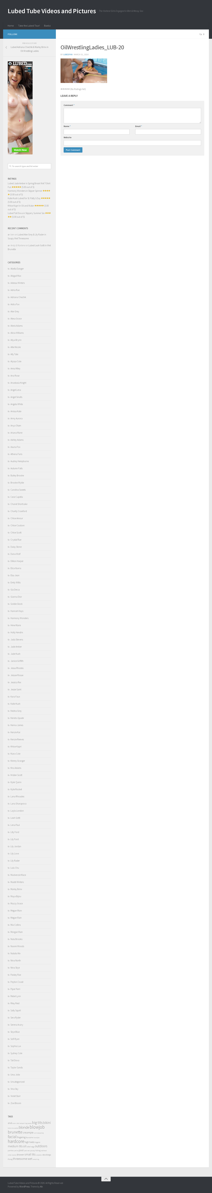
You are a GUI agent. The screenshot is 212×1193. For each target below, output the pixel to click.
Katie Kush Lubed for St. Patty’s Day (24, 198)
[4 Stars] (67, 89)
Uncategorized (18, 1081)
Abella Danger (17, 268)
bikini (47, 1123)
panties (11, 1150)
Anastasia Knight (18, 382)
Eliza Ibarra (16, 568)
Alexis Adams (17, 325)
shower (20, 1154)
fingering (21, 1137)
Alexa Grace (16, 318)
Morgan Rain (17, 931)
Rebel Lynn (16, 996)
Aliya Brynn (16, 339)
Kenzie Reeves (17, 739)
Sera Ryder (16, 1017)
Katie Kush (15, 703)
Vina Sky (14, 1088)
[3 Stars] (65, 89)
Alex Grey (15, 311)
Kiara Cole (15, 753)
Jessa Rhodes (17, 668)
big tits (37, 1122)
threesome (20, 1159)
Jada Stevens (17, 639)
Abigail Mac (16, 275)
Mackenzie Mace (18, 874)
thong (10, 1159)
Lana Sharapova (18, 803)
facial (12, 1136)
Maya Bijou (16, 896)
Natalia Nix (15, 953)
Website (67, 137)
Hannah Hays (17, 611)
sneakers (39, 1155)
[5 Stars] (69, 89)
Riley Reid (15, 1003)
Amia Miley (15, 368)
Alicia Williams (17, 332)
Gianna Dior (16, 596)
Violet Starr (16, 1096)
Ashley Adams (17, 439)
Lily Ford (15, 839)
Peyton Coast (17, 981)
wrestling (36, 1159)
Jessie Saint (16, 689)
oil (24, 1146)
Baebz (47, 25)
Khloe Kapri (16, 746)
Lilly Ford (15, 832)
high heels (29, 1142)
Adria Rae (15, 290)
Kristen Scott (16, 775)
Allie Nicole (16, 347)
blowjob (37, 1127)
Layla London (17, 810)
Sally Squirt (16, 1010)
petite (16, 1151)
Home (11, 25)
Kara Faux (15, 696)
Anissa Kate (16, 411)
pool (21, 1150)
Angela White (17, 404)
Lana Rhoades (17, 796)
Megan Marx (16, 910)
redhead (44, 1151)
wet (30, 1159)
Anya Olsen (16, 425)
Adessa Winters (18, 282)
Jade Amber (16, 646)
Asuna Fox (15, 446)
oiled (29, 1146)
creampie (28, 1132)
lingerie (37, 1142)
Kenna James (17, 725)
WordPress (24, 1186)
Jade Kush (15, 653)
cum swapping (39, 1133)
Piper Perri (15, 989)
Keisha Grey (16, 710)
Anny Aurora (17, 418)
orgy (32, 1146)
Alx (41, 1186)
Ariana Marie (16, 432)
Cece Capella (17, 496)
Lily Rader (15, 860)
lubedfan (67, 54)
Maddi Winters (17, 882)
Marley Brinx (16, 889)
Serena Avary (17, 1024)
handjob (36, 1138)
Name (67, 126)
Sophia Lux (16, 1046)
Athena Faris (16, 454)
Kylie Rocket (16, 789)
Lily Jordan (16, 846)
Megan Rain (16, 917)
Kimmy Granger (18, 760)
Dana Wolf (15, 553)
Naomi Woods (17, 946)
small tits (30, 1154)
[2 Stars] (63, 89)
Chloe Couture (17, 525)
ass (17, 1123)
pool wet (27, 1151)
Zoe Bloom (16, 1103)
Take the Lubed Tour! (29, 25)
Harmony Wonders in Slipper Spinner (25, 190)
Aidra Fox (15, 304)
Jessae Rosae (17, 675)
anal (10, 1123)
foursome (29, 1137)
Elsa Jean (15, 575)
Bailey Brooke (17, 475)
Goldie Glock (17, 603)
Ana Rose (15, 375)
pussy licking (35, 1150)
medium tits (15, 1146)
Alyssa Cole (16, 361)
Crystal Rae (16, 539)
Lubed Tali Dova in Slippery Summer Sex (26, 213)
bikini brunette (13, 1128)
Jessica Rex (16, 682)
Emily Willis (15, 582)
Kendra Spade (17, 718)
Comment (69, 105)
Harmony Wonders (19, 618)
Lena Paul (15, 825)
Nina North (16, 960)
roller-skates (12, 1155)
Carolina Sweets (18, 489)
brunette (15, 1132)
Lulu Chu (15, 867)
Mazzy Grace (17, 903)
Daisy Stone (16, 546)
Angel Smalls (16, 397)
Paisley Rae (16, 974)
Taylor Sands (17, 1067)
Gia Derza (15, 589)
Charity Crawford (19, 511)
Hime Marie (16, 625)
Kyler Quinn (16, 782)
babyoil (22, 1123)
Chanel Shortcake (19, 504)
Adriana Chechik (18, 297)
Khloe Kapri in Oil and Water (21, 205)
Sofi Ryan (15, 1038)
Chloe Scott (16, 532)
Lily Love (15, 853)
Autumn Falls (17, 468)
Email (138, 126)
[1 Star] (61, 89)
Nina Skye (15, 967)
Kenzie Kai (15, 732)
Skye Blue (15, 1031)
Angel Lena (16, 389)
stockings (46, 1154)
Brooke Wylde (17, 482)
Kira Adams (16, 767)
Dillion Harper (17, 561)
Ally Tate (14, 354)
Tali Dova (15, 1060)
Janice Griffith (17, 660)
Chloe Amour (17, 518)
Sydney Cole (16, 1053)
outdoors (41, 1146)
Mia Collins (16, 924)
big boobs (28, 1123)
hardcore (16, 1141)
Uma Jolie (15, 1074)
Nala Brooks (16, 939)
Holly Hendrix (17, 632)
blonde (24, 1127)
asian (14, 1123)
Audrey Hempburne (20, 461)
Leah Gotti (15, 817)
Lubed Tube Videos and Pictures (52, 11)
